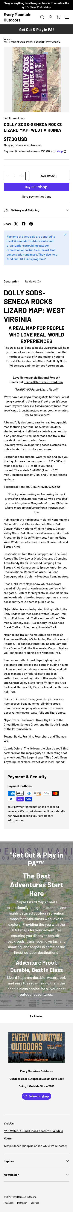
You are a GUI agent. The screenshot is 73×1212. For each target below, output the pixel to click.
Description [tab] (11, 281)
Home (7, 39)
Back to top (36, 1016)
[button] (59, 17)
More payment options (36, 196)
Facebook (8, 1203)
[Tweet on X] (16, 224)
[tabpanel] (36, 526)
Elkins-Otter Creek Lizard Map (43, 382)
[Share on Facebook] (23, 224)
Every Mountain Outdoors (23, 1197)
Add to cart (49, 175)
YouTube (35, 1203)
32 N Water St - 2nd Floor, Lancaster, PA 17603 (33, 1131)
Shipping (9, 145)
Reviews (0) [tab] (33, 281)
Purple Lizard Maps (14, 118)
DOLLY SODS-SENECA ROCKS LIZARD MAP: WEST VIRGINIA (32, 42)
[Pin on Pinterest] (31, 224)
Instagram (22, 1203)
